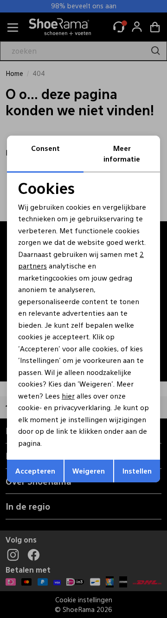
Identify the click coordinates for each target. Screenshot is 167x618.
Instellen (137, 470)
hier (68, 395)
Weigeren (88, 470)
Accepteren (35, 470)
